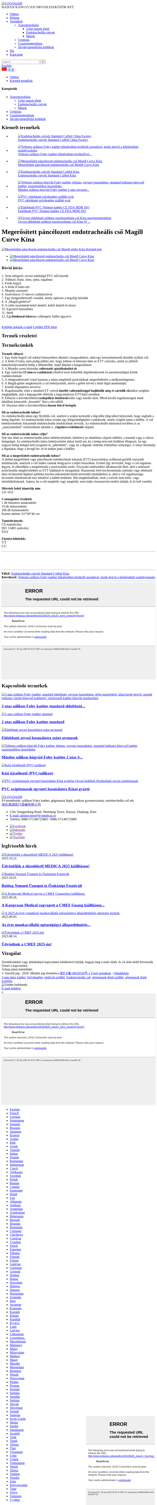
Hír (12, 51)
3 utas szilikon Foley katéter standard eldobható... (43, 706)
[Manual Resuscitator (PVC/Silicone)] (24, 765)
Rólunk (14, 17)
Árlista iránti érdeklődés (17, 969)
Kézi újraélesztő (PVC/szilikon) (27, 773)
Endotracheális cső (78, 977)
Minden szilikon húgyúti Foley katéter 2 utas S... (42, 757)
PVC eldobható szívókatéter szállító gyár (44, 200)
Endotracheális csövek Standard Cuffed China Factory (53, 140)
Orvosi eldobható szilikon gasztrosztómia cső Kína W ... (54, 221)
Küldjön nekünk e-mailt (17, 327)
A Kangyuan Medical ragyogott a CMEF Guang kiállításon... (53, 905)
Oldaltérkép (121, 973)
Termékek (16, 21)
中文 (11, 69)
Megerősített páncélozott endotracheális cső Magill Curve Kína (58, 165)
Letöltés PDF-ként (45, 327)
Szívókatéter (35, 977)
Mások (30, 36)
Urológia (23, 40)
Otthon (14, 14)
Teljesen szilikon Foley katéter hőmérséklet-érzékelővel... (55, 154)
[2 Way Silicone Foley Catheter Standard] (27, 714)
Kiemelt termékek (21, 80)
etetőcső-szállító (54, 977)
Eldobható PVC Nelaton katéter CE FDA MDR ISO (52, 211)
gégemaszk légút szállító (107, 977)
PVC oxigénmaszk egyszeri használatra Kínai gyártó (46, 789)
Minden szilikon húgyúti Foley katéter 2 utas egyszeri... (53, 189)
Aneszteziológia (28, 25)
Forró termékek (101, 973)
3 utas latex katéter (13, 977)
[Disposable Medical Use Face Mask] (32, 730)
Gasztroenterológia (30, 43)
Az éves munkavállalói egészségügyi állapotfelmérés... (46, 925)
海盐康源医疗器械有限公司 (21, 804)
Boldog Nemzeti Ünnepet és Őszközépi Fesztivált (42, 886)
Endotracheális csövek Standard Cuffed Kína (47, 175)
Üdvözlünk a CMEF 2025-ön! (27, 944)
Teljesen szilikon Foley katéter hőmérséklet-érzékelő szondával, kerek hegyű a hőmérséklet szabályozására (86, 577)
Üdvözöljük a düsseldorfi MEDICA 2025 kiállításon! (46, 866)
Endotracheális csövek (40, 32)
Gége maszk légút (37, 28)
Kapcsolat (16, 54)
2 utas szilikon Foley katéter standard (33, 722)
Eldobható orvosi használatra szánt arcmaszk (40, 738)
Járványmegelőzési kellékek (36, 47)
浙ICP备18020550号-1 (75, 973)
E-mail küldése (11, 988)
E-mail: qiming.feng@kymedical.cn (33, 815)
